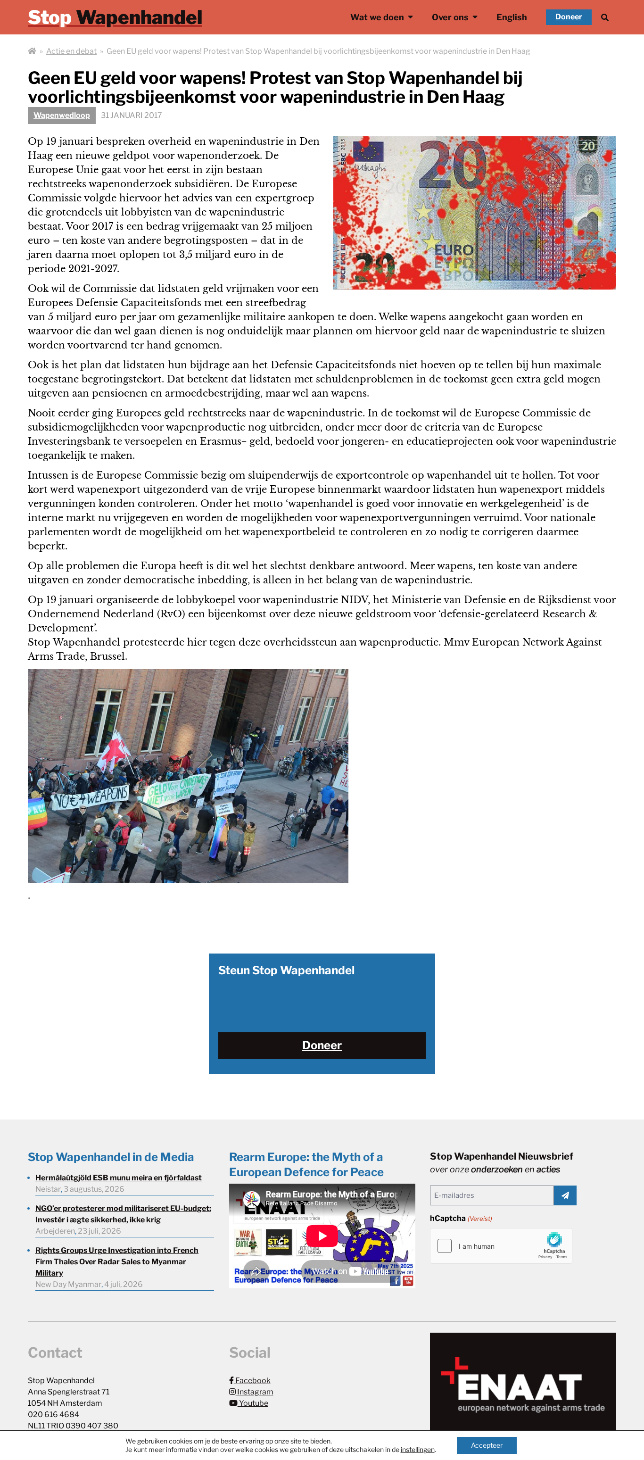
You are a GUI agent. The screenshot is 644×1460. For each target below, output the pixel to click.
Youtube (253, 1403)
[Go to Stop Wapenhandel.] (32, 51)
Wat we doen (378, 17)
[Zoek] (604, 17)
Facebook (252, 1380)
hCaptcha (461, 1218)
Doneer (568, 16)
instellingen (418, 1449)
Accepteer (487, 1445)
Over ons (451, 17)
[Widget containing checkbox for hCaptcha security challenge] (501, 1246)
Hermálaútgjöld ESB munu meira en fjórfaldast (118, 1177)
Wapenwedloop (61, 115)
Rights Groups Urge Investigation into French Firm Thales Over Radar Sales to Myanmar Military (116, 1262)
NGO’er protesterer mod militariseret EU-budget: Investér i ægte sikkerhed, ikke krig (123, 1214)
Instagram (254, 1391)
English (511, 17)
